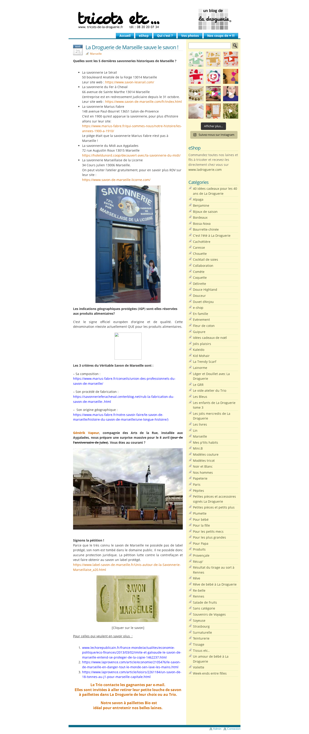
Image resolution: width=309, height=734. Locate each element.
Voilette (198, 667)
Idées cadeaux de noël (210, 337)
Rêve (196, 578)
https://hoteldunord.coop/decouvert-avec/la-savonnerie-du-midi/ (131, 155)
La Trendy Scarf (204, 361)
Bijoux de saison (205, 211)
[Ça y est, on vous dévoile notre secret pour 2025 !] (213, 76)
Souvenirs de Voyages (209, 614)
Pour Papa (200, 543)
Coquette (200, 277)
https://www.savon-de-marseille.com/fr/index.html (143, 101)
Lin (195, 430)
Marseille (96, 53)
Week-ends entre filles (210, 673)
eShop (144, 35)
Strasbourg (201, 626)
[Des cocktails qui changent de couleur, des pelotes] (213, 93)
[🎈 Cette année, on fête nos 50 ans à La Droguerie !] (196, 76)
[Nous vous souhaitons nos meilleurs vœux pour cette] (196, 93)
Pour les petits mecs (208, 531)
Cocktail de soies (205, 259)
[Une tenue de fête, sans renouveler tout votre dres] (230, 93)
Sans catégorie (204, 608)
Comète (198, 272)
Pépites (198, 490)
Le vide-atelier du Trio (209, 390)
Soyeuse (199, 620)
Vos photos (190, 35)
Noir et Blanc (203, 466)
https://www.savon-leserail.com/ (129, 82)
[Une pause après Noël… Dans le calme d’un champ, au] (230, 111)
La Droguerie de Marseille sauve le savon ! (132, 47)
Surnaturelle (202, 632)
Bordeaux (200, 217)
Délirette (199, 283)
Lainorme (200, 368)
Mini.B (198, 448)
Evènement (201, 319)
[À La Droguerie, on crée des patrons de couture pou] (213, 111)
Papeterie (200, 478)
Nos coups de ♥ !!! (221, 35)
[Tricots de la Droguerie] (154, 19)
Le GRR (198, 384)
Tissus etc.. (201, 650)
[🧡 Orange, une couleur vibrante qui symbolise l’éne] (230, 59)
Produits (199, 549)
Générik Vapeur (86, 433)
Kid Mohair (201, 356)
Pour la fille (201, 525)
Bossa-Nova (202, 223)
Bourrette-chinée (206, 229)
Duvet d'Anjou (203, 302)
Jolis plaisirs (202, 344)
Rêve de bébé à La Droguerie (215, 584)
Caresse (199, 247)
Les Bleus (200, 396)
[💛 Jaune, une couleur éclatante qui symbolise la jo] (213, 59)
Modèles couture (206, 454)
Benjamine (201, 205)
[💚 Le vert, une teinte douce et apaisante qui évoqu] (196, 59)
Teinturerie (201, 638)
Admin (217, 729)
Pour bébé (201, 519)
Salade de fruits (205, 602)
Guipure (199, 332)
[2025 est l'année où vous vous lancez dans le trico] (196, 111)
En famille (200, 314)
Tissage (198, 644)
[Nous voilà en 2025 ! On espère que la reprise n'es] (230, 76)
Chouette (200, 253)
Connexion (233, 729)
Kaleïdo (198, 349)
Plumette (200, 513)
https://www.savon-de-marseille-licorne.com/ (116, 180)
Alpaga (198, 199)
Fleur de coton (204, 326)
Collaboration (203, 265)
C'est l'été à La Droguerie (212, 235)
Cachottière (201, 241)
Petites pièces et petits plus (214, 507)
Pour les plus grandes (209, 537)
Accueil (125, 35)
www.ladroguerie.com (205, 169)
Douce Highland (205, 289)
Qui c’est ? (165, 35)
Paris (196, 484)
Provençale (201, 555)
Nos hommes (203, 472)
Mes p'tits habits (205, 442)
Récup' (198, 561)
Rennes (198, 596)
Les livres (200, 424)
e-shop (198, 307)
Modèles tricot (204, 460)
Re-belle (199, 590)
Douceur (199, 295)
